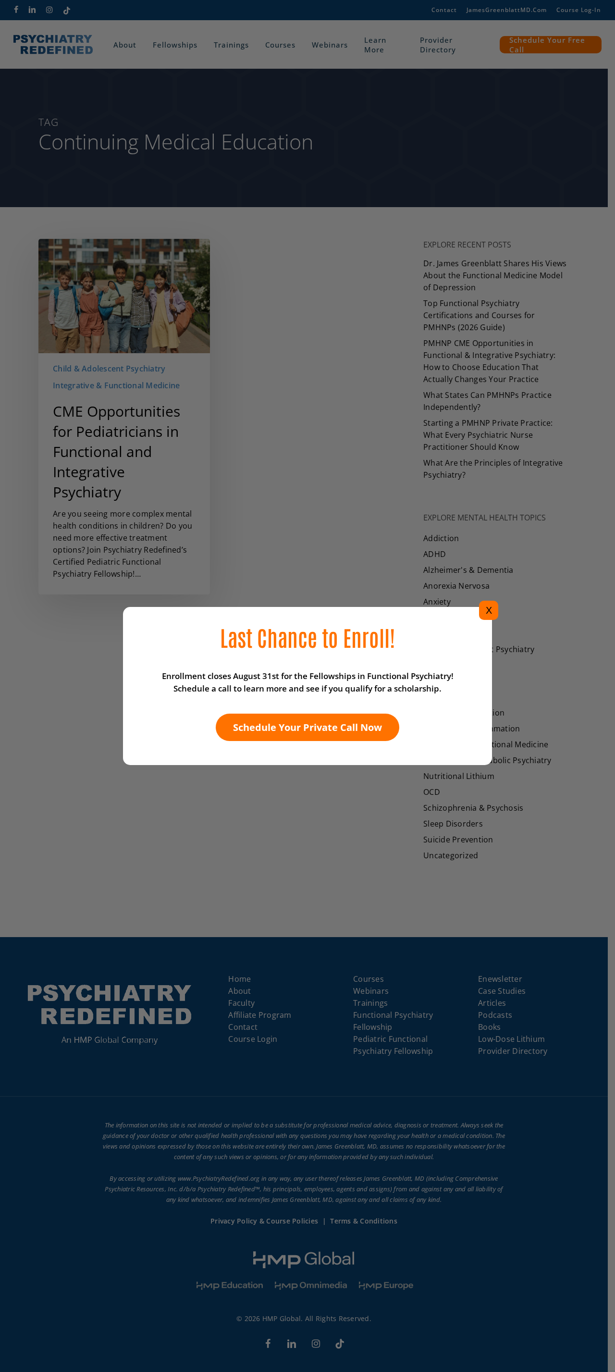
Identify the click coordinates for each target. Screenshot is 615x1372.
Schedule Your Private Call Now (307, 727)
